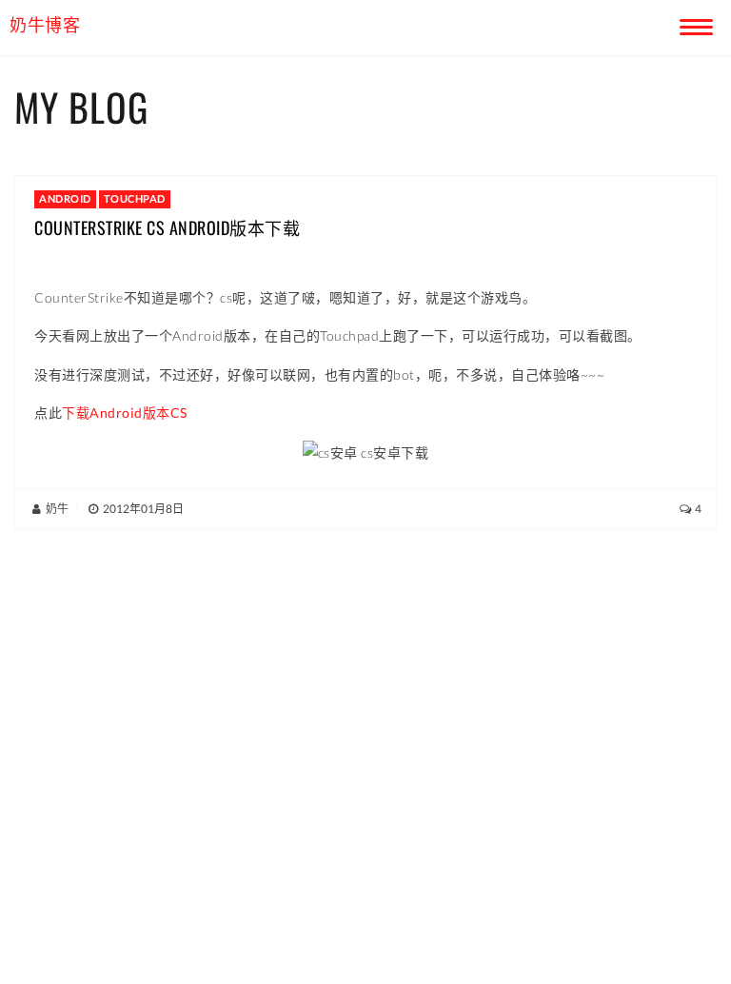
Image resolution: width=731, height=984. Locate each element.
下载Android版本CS (125, 412)
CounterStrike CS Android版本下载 (167, 227)
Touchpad (135, 198)
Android (65, 198)
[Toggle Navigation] (693, 24)
